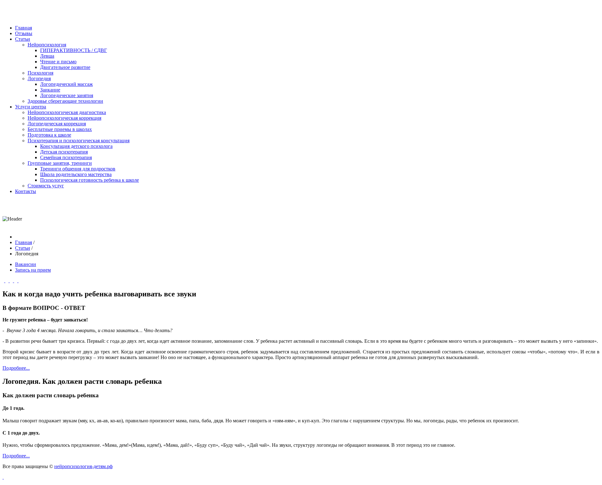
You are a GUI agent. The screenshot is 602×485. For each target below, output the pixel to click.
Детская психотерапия (64, 151)
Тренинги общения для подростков (77, 168)
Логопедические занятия (66, 95)
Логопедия (39, 78)
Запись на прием (33, 270)
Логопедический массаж (66, 84)
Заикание (50, 89)
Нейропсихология (47, 44)
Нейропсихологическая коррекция (64, 118)
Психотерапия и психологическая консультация (78, 140)
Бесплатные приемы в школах (60, 129)
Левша (47, 56)
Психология (40, 73)
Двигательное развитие (65, 67)
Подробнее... (16, 368)
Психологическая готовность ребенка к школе (89, 180)
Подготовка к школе (49, 135)
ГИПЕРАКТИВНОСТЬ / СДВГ (73, 50)
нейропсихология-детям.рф (83, 466)
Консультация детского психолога (76, 146)
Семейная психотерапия (66, 157)
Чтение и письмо (58, 61)
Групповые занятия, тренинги (60, 163)
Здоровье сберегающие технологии (65, 101)
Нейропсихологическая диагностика (67, 112)
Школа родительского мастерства (76, 174)
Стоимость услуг (46, 185)
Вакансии (25, 264)
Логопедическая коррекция (57, 123)
